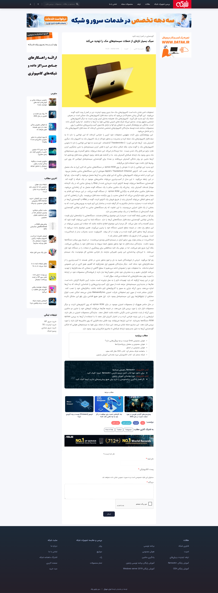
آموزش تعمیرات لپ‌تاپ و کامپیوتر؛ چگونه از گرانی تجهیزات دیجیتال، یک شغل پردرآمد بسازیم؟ (39, 239)
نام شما (150, 458)
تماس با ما (113, 4)
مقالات (147, 4)
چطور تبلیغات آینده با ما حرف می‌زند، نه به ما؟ (39, 264)
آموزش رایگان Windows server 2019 (138, 568)
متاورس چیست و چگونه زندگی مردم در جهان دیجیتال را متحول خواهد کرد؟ (38, 165)
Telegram (128, 430)
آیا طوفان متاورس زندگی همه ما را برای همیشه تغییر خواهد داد (39, 127)
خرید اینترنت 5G (49, 324)
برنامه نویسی (149, 546)
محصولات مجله (127, 4)
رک (101, 557)
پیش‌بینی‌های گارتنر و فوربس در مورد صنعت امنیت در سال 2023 (139, 415)
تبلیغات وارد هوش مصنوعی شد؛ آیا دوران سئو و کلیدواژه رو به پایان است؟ (38, 188)
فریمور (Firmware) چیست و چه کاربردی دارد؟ (79, 415)
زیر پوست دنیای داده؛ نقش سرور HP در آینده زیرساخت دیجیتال (39, 277)
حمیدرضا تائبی (139, 48)
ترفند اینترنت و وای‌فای (179, 557)
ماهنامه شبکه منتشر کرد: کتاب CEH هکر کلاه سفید (125, 351)
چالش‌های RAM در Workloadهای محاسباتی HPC (38, 226)
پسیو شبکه (51, 331)
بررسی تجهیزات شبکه (162, 4)
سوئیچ (99, 551)
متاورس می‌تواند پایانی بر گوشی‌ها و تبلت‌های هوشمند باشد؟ (38, 102)
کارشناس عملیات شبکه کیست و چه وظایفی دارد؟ (38, 302)
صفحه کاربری (51, 563)
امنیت (126, 48)
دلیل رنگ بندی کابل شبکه (38, 252)
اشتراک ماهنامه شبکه (48, 557)
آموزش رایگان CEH (181, 568)
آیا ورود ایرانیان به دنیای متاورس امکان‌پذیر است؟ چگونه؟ (39, 139)
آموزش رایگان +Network (178, 563)
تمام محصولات (96, 563)
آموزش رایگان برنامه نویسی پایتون (140, 563)
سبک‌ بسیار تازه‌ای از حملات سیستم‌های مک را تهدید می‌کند (120, 41)
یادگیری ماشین (148, 557)
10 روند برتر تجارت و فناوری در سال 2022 (40, 114)
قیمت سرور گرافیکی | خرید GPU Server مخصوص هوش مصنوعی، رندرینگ (38, 201)
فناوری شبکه (184, 546)
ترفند (139, 4)
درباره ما (54, 546)
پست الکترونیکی (146, 469)
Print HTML (109, 430)
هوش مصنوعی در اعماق (135, 347)
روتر (100, 546)
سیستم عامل (126, 423)
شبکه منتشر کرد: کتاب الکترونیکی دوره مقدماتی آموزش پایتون (120, 354)
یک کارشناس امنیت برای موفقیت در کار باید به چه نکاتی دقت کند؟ (109, 415)
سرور (95, 589)
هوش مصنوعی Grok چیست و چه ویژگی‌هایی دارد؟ (125, 340)
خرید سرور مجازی (49, 327)
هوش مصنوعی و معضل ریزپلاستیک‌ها (130, 344)
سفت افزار (116, 423)
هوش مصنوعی (148, 551)
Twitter (119, 430)
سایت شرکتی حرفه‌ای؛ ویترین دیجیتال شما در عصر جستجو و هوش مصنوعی (39, 214)
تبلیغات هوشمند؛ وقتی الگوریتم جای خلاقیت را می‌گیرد (39, 289)
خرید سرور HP (50, 321)
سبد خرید (53, 568)
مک (143, 423)
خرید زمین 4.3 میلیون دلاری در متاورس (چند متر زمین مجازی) (38, 152)
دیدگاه (150, 482)
